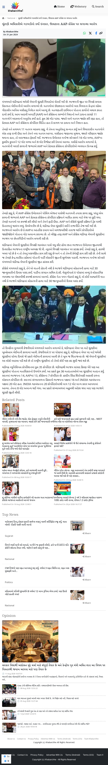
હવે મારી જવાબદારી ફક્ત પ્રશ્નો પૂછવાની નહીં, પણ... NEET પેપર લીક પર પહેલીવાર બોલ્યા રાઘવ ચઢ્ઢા (78, 420)
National (11, 18)
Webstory (80, 7)
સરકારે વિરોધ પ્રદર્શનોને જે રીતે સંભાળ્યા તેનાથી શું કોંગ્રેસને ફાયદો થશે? (77, 445)
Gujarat (9, 536)
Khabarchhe (12, 32)
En (8, 756)
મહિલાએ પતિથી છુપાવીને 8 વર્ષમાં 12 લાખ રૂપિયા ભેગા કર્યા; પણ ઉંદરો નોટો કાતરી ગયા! (36, 593)
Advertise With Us (48, 739)
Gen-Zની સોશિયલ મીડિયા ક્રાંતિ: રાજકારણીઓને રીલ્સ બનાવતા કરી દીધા (42, 685)
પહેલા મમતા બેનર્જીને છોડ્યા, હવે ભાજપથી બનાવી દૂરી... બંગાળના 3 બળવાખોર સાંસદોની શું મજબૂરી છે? (25, 472)
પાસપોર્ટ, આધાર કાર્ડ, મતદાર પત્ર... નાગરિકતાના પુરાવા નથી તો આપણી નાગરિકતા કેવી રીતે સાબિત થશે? (53, 724)
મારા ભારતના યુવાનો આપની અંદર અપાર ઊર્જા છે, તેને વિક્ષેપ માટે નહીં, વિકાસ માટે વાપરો (48, 698)
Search (99, 7)
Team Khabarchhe (91, 739)
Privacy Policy (33, 739)
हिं (8, 761)
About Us (11, 739)
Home (61, 7)
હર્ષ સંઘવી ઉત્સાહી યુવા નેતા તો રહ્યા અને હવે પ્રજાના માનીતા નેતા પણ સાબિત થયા (45, 711)
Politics (9, 582)
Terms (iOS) (77, 739)
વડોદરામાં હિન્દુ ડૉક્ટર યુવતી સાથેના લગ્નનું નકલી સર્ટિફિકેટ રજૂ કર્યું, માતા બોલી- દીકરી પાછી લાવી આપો (36, 523)
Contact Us (21, 739)
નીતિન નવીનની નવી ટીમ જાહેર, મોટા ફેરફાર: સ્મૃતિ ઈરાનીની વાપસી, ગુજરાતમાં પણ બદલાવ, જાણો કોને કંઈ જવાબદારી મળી (28, 420)
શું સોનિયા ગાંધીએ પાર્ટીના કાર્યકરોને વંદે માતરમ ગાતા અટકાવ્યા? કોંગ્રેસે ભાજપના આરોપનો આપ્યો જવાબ (28, 499)
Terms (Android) (63, 739)
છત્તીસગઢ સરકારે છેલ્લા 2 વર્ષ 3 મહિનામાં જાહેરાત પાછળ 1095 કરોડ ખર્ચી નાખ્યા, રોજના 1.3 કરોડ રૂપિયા (78, 499)
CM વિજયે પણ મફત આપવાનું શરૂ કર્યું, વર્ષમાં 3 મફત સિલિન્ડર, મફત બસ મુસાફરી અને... (37, 570)
